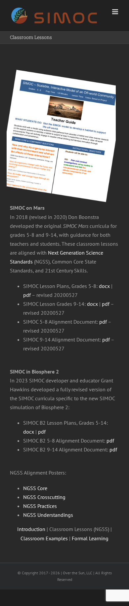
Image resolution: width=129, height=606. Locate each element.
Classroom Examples (44, 538)
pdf (27, 295)
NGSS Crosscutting (44, 497)
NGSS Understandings (48, 515)
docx (104, 286)
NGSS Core (35, 488)
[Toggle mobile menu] (115, 11)
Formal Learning (90, 538)
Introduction (31, 529)
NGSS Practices (40, 506)
